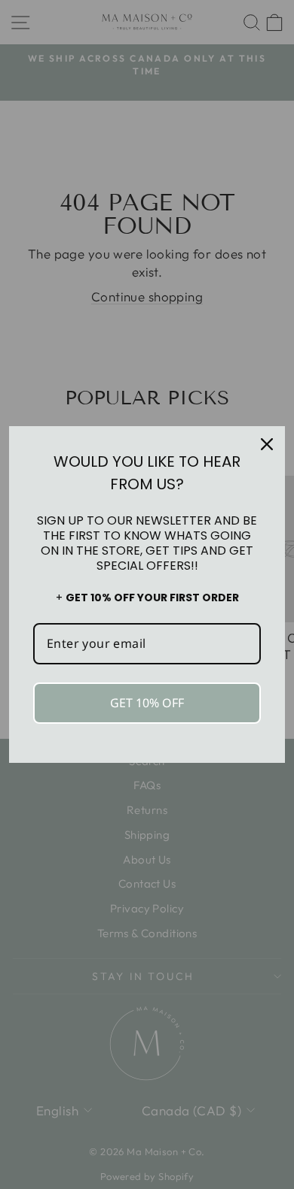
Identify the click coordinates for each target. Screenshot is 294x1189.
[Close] (267, 444)
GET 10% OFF (147, 702)
